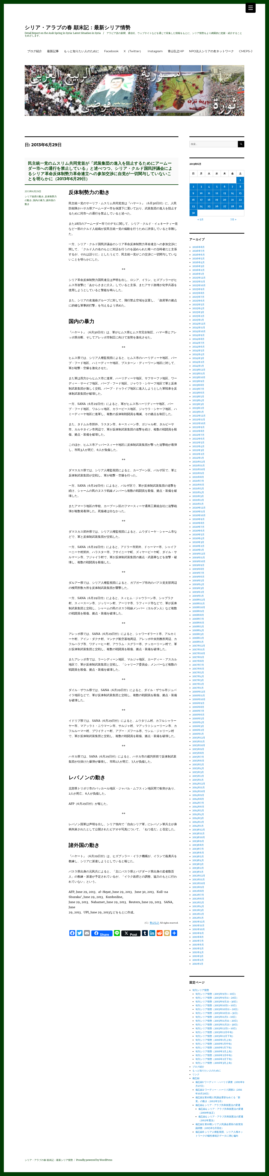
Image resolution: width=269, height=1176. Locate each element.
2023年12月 (198, 369)
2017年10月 (198, 653)
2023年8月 (198, 385)
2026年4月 (198, 262)
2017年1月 (198, 687)
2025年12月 (199, 277)
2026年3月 (198, 266)
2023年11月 (198, 373)
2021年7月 (198, 480)
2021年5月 (198, 488)
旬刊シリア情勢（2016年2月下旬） (214, 1059)
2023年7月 (198, 388)
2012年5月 (198, 902)
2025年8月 (198, 293)
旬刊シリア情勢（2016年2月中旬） (214, 1055)
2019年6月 (198, 576)
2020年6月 (198, 530)
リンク (195, 1074)
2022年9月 (198, 427)
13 (224, 193)
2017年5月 (198, 672)
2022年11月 (198, 419)
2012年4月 (198, 906)
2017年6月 (198, 668)
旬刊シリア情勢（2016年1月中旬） (214, 1043)
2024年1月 (198, 365)
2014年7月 (198, 802)
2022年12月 (199, 415)
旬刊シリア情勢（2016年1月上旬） (214, 1039)
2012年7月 (198, 894)
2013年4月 (198, 860)
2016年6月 (198, 714)
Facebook (111, 51)
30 (193, 212)
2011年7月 (198, 940)
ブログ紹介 (34, 51)
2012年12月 (198, 875)
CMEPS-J (245, 51)
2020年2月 (198, 546)
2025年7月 (198, 296)
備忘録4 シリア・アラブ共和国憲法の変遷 (217, 1105)
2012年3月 (198, 910)
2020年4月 (198, 538)
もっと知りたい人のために (81, 51)
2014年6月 (198, 806)
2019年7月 (198, 572)
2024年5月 (198, 350)
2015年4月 (198, 768)
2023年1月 (198, 411)
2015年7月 (198, 756)
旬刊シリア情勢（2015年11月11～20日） (217, 1020)
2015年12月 (198, 737)
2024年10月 (199, 331)
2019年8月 (198, 569)
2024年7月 (198, 342)
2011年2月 (198, 960)
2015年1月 (198, 779)
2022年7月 (198, 434)
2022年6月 (198, 438)
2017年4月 (198, 676)
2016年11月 (198, 695)
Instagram (155, 51)
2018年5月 (198, 626)
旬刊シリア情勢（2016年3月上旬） (214, 1062)
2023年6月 (198, 392)
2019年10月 (198, 561)
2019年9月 (198, 565)
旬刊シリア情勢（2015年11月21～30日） (217, 1024)
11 (209, 193)
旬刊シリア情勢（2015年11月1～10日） (216, 1016)
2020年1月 (198, 549)
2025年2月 (198, 316)
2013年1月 (197, 871)
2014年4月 (198, 814)
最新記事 (53, 51)
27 (224, 206)
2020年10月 (199, 515)
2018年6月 (198, 622)
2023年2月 (198, 408)
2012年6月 (198, 898)
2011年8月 (198, 937)
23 (193, 206)
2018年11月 (198, 603)
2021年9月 (198, 473)
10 (201, 193)
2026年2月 (198, 270)
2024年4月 (198, 354)
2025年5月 (198, 304)
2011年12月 (198, 921)
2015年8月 (198, 753)
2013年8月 (198, 845)
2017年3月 (198, 680)
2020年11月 (198, 511)
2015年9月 (198, 749)
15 (240, 193)
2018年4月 (198, 630)
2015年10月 (198, 745)
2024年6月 (198, 346)
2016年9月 (198, 703)
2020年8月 (198, 523)
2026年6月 (198, 254)
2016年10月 (198, 699)
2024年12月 (199, 323)
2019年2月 (198, 592)
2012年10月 (198, 883)
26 (216, 206)
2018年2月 (198, 638)
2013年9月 (198, 841)
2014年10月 (198, 791)
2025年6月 (198, 300)
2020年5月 (198, 534)
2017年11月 (198, 649)
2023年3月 (198, 404)
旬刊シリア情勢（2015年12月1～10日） (216, 1028)
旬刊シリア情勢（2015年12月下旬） (214, 1036)
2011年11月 (198, 925)
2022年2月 (198, 454)
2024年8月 (198, 339)
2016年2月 (198, 730)
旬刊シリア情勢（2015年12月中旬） (214, 1032)
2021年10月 (198, 469)
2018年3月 (198, 634)
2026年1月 (198, 273)
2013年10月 (198, 837)
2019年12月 (198, 553)
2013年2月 (198, 868)
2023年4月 (198, 400)
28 (232, 206)
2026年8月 (198, 247)
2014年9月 (198, 795)
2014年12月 (198, 783)
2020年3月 (198, 542)
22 (240, 199)
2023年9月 (198, 381)
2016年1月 (198, 733)
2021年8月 (198, 477)
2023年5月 (198, 396)
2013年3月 (198, 864)
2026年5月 (198, 258)
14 (232, 193)
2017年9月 (198, 657)
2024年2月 (198, 362)
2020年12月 (199, 507)
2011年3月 (197, 956)
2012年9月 (198, 887)
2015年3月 (198, 772)
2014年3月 (198, 818)
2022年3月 (198, 450)
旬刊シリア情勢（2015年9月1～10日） (216, 993)
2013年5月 (198, 856)
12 (217, 193)
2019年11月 (198, 557)
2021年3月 (198, 496)
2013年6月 (198, 852)
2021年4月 (198, 492)
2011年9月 (198, 933)
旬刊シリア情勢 (200, 990)
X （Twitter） (133, 51)
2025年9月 (198, 289)
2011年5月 (198, 948)
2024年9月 (198, 335)
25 (209, 206)
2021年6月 (198, 484)
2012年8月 (198, 891)
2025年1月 (198, 319)
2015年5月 (198, 764)
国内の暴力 (39, 200)
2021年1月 (198, 503)
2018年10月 (198, 607)
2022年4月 (198, 446)
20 (224, 199)
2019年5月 (198, 580)
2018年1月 (198, 641)
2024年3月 (198, 358)
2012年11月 (198, 879)
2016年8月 (198, 707)
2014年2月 (198, 822)
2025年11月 (198, 281)
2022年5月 (198, 442)
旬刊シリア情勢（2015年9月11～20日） (217, 997)
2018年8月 (198, 615)
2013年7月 (198, 848)
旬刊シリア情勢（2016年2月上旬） (214, 1051)
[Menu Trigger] (251, 8)
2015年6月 (198, 760)
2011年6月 (198, 944)
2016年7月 (198, 710)
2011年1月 (197, 963)
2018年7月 (198, 618)
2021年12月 (198, 461)
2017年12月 (198, 645)
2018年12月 (198, 599)
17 (201, 199)
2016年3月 (198, 726)
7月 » (233, 219)
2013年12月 (198, 829)
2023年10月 (198, 377)
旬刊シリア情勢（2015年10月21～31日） (217, 1013)
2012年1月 (198, 917)
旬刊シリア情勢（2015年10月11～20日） (217, 1009)
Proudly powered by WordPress (94, 1160)
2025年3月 (198, 312)
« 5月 (200, 219)
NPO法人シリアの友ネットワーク (211, 51)
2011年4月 (198, 952)
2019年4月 (198, 584)
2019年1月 (198, 595)
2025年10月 (199, 285)
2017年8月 (198, 661)
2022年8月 (198, 431)
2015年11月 (198, 741)
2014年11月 (198, 787)
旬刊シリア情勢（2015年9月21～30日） (217, 1001)
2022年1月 (198, 457)
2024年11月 (198, 327)
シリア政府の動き (34, 196)
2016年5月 (198, 718)
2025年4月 (198, 308)
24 (201, 206)
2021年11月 (198, 465)
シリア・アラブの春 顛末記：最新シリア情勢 (77, 27)
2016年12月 (198, 691)
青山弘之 (154, 922)
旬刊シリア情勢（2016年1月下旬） (214, 1047)
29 (240, 206)
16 (193, 199)
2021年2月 (198, 500)
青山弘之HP (176, 51)
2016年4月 (198, 722)
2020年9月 (198, 519)
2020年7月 (198, 526)
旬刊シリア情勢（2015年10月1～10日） (216, 1005)
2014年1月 (198, 825)
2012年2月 (198, 914)
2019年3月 (198, 588)
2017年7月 (198, 664)
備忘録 (195, 1078)
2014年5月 (198, 810)
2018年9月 (198, 611)
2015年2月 (198, 776)
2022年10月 (199, 423)
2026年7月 (198, 250)
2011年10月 (198, 929)
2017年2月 (198, 684)
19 (216, 199)
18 (209, 199)
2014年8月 (198, 799)
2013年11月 (198, 833)
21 (232, 199)
